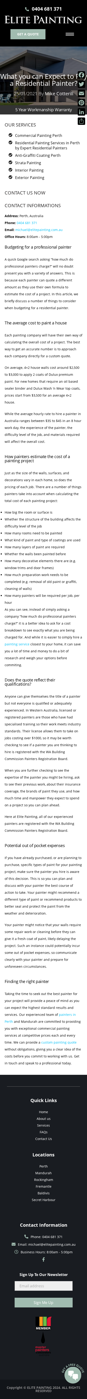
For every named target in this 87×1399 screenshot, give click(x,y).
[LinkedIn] (81, 112)
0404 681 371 (27, 223)
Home (43, 1112)
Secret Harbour (43, 1200)
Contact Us (43, 1139)
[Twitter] (81, 84)
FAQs (44, 1132)
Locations (43, 1154)
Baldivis (44, 1193)
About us (44, 1118)
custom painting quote (59, 1042)
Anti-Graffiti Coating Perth (38, 155)
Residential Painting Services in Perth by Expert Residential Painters (47, 145)
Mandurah (43, 1173)
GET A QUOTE (28, 34)
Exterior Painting (29, 177)
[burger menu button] (70, 34)
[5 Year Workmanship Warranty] (43, 101)
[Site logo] (43, 19)
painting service (17, 644)
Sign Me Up (43, 1302)
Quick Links (43, 1100)
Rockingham (43, 1179)
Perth (43, 1166)
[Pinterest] (81, 102)
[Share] (81, 121)
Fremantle (44, 1186)
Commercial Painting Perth (38, 135)
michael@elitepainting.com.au (39, 230)
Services (43, 1125)
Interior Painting (29, 170)
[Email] (81, 93)
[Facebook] (81, 75)
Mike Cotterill (59, 93)
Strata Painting (28, 162)
